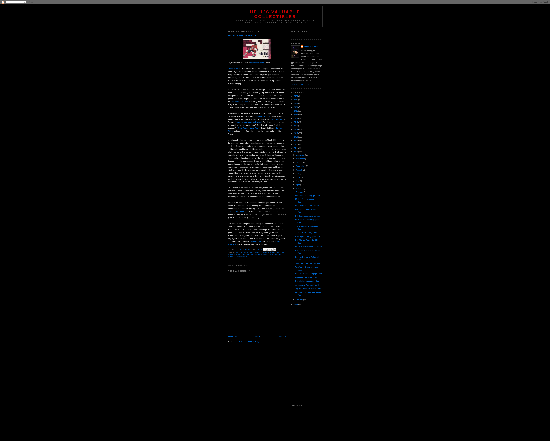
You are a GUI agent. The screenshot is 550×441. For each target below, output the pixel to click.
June (298, 177)
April (298, 185)
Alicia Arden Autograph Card (307, 285)
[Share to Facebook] (272, 249)
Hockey (237, 254)
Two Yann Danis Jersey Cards (307, 263)
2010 (296, 152)
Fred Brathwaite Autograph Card (308, 274)
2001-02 (238, 252)
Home (257, 336)
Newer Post (232, 336)
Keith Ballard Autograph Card (307, 281)
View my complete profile (303, 84)
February (300, 192)
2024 (296, 103)
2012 (296, 144)
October (299, 162)
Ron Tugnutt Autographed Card (308, 236)
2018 (296, 122)
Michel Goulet (270, 254)
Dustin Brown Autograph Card (307, 195)
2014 (296, 137)
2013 (296, 141)
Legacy (258, 254)
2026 (296, 96)
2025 (296, 100)
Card (245, 252)
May (298, 181)
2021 (296, 111)
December (300, 155)
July (298, 174)
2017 (296, 126)
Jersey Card (248, 254)
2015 (296, 133)
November (300, 159)
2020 (296, 115)
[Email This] (264, 249)
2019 (296, 118)
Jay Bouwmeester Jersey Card (308, 289)
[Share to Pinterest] (274, 249)
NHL (279, 254)
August (299, 170)
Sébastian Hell (311, 46)
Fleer (273, 252)
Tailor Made (241, 256)
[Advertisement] (306, 355)
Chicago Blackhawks (259, 252)
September (301, 166)
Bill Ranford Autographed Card (307, 216)
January (299, 300)
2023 (296, 107)
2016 (296, 129)
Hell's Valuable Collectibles (275, 14)
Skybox (231, 256)
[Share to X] (269, 249)
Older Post (282, 336)
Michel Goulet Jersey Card (306, 277)
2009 (296, 304)
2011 (296, 148)
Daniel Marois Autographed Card (308, 247)
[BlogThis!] (266, 249)
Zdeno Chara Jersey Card (306, 233)
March (299, 188)
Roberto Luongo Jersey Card (307, 206)
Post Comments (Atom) (249, 341)
